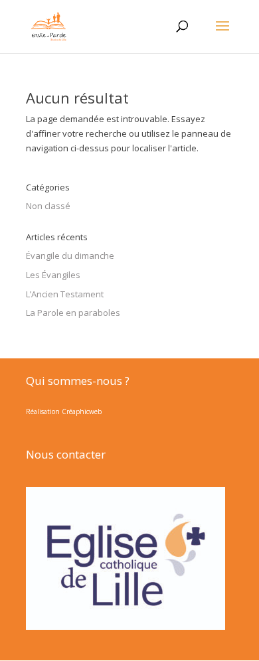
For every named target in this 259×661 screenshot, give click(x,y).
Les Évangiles (53, 275)
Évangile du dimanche (70, 255)
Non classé (48, 206)
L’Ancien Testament (65, 294)
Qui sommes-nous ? (78, 380)
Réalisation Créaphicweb (64, 411)
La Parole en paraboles (73, 313)
